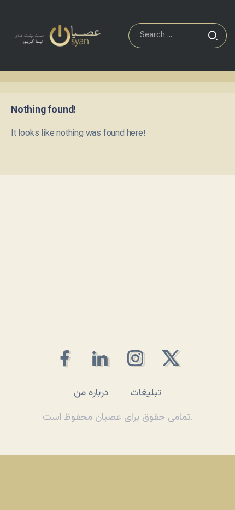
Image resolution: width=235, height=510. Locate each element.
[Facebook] (64, 358)
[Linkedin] (100, 358)
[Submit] (212, 35)
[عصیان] (57, 36)
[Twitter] (171, 358)
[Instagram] (135, 358)
